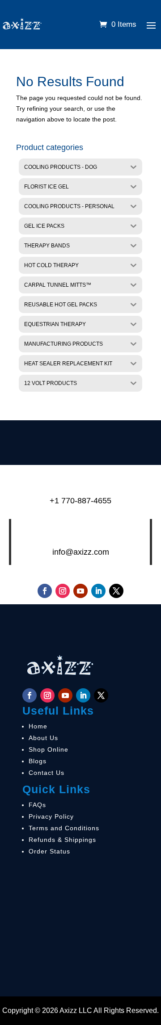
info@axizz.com (80, 552)
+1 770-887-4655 (80, 500)
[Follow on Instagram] (62, 591)
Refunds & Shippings (62, 839)
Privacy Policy (51, 816)
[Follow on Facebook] (45, 591)
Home (38, 726)
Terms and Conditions (64, 828)
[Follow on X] (116, 591)
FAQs (37, 804)
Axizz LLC (75, 1010)
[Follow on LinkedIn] (98, 591)
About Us (43, 737)
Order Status (49, 851)
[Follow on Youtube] (80, 591)
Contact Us (46, 772)
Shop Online (48, 749)
